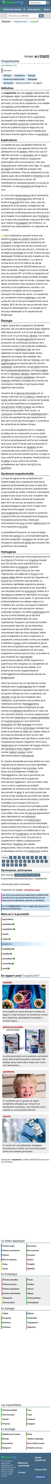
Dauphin (31, 1264)
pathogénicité (26, 339)
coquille (5, 953)
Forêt (30, 1434)
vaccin (44, 155)
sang (19, 792)
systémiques (38, 612)
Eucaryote (6, 1318)
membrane (11, 370)
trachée (16, 768)
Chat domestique (9, 1410)
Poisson (5, 1255)
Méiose (31, 1313)
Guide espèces (34, 9)
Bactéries (6, 1322)
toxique (17, 643)
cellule (6, 461)
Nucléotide (32, 1318)
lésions (8, 594)
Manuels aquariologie (24, 1464)
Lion (29, 1410)
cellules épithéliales (39, 717)
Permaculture (9, 1302)
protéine (35, 367)
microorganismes (9, 513)
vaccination (28, 155)
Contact (21, 1472)
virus (22, 523)
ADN (26, 731)
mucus (34, 574)
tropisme (33, 560)
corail (4, 968)
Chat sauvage (8, 1414)
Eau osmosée (33, 1250)
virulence (30, 396)
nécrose (32, 813)
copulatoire (7, 929)
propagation (22, 223)
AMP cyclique (24, 407)
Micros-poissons (9, 1259)
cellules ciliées (8, 577)
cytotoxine (6, 414)
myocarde (6, 242)
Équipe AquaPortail (40, 1458)
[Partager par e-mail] (36, 56)
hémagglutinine (31, 704)
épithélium (21, 349)
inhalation (28, 539)
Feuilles (31, 1284)
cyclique (13, 239)
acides (28, 542)
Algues (31, 1293)
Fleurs (30, 1280)
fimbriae (35, 360)
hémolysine (27, 755)
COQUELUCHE (14, 906)
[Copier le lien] (38, 56)
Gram (37, 329)
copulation (7, 924)
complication (33, 851)
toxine (4, 400)
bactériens (43, 134)
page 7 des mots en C (37, 906)
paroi (37, 745)
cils (28, 417)
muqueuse (23, 567)
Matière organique (35, 1439)
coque (5, 939)
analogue (26, 724)
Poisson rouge (8, 1246)
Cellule (5, 1313)
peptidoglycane (39, 414)
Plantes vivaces (9, 1284)
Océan (5, 1269)
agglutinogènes (8, 363)
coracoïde (7, 963)
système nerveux (29, 239)
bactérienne (24, 370)
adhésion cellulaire (20, 373)
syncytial (23, 526)
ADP (19, 724)
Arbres (30, 1289)
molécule (5, 380)
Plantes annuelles (10, 1280)
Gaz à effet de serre (36, 1443)
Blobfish (31, 1269)
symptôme (25, 186)
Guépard (31, 1424)
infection (38, 176)
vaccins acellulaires (24, 377)
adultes (23, 151)
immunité (6, 165)
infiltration (30, 816)
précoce (26, 195)
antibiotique (21, 199)
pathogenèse (25, 686)
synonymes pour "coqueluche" (27, 875)
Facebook (40, 1477)
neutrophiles (26, 657)
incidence (44, 216)
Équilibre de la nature (11, 1434)
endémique (29, 297)
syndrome (23, 124)
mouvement (31, 591)
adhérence (20, 717)
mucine (4, 580)
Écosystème (7, 1443)
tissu (46, 594)
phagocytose (7, 677)
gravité (15, 202)
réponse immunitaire (26, 393)
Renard (5, 1419)
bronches (31, 768)
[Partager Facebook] (41, 56)
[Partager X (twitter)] (44, 56)
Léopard (31, 1419)
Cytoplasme (33, 1322)
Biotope (5, 1439)
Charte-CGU (40, 1469)
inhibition (18, 844)
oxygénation (22, 834)
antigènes (6, 360)
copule (5, 934)
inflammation (34, 820)
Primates (6, 1424)
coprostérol (7, 919)
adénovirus (39, 523)
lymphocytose (13, 721)
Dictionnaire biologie (12, 9)
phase (19, 195)
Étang (4, 1264)
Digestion (32, 1327)
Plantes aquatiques (11, 1289)
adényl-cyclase (17, 752)
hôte (8, 560)
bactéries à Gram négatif (17, 749)
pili (14, 697)
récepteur (31, 447)
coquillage (7, 949)
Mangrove (6, 1448)
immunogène (41, 370)
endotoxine (7, 745)
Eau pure (31, 1255)
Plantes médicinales (11, 1293)
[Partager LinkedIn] (47, 56)
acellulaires (6, 367)
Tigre (30, 1414)
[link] (12, 2)
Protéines (6, 1327)
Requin (30, 1259)
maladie (29, 93)
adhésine (17, 710)
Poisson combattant (11, 1250)
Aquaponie (7, 1298)
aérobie (33, 335)
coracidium (7, 958)
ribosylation (7, 724)
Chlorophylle (33, 1302)
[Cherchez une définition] (41, 16)
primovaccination (13, 1027)
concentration (8, 407)
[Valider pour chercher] (47, 2)
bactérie (30, 99)
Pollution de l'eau (35, 1448)
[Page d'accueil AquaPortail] (12, 4)
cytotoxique (29, 728)
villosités (5, 697)
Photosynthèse (34, 1298)
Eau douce (32, 1246)
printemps (18, 252)
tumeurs (17, 536)
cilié (29, 349)
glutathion (6, 468)
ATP (33, 464)
